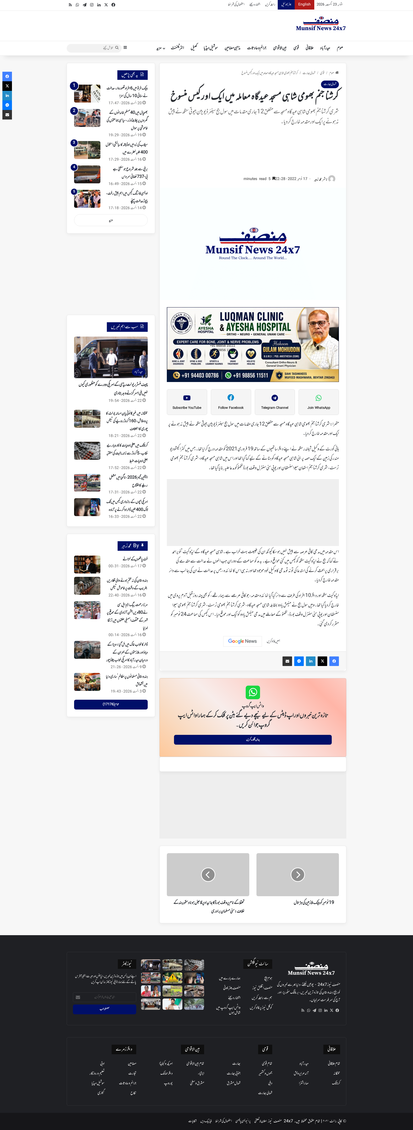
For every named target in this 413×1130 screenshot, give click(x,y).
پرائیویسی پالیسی (243, 1121)
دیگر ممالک (166, 1073)
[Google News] (242, 641)
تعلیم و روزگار (97, 1073)
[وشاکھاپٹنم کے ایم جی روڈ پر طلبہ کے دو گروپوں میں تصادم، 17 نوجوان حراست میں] (194, 1004)
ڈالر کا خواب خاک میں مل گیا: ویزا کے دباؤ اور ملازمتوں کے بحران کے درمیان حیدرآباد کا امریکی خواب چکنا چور (127, 652)
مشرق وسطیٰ (197, 1083)
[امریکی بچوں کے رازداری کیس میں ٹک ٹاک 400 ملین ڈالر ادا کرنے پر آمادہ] (87, 507)
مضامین (132, 1063)
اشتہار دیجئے (254, 4)
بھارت (236, 1063)
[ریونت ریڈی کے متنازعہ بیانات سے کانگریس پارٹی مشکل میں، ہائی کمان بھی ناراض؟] (172, 1004)
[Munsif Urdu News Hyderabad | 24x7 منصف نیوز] (321, 23)
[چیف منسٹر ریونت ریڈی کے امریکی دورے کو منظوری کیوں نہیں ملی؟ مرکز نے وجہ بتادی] (151, 965)
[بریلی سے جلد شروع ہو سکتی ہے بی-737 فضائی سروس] (87, 174)
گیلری (101, 1093)
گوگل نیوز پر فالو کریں (261, 1007)
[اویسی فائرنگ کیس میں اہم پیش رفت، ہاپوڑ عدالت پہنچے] (87, 199)
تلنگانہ (336, 1073)
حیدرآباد (325, 48)
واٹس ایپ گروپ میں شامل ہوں (228, 1010)
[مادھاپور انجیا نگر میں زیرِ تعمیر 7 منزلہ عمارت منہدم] (194, 991)
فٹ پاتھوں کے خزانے (135, 559)
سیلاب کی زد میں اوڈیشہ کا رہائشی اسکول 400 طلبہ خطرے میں (127, 148)
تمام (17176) (111, 704)
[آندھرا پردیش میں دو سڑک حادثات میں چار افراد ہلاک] (172, 978)
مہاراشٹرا (304, 1083)
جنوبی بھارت (233, 1073)
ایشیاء (201, 1073)
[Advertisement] (253, 153)
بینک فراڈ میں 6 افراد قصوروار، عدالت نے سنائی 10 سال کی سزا (127, 92)
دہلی (270, 1083)
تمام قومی (267, 1063)
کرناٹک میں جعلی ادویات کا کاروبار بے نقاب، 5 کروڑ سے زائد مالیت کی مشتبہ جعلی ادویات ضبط (127, 453)
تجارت (132, 1073)
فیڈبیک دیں (206, 1121)
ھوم (340, 48)
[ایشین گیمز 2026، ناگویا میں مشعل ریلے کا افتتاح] (87, 483)
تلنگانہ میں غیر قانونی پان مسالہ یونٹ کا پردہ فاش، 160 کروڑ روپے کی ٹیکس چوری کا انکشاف (127, 421)
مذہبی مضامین (232, 48)
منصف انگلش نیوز (262, 988)
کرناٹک (336, 1083)
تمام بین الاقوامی (195, 1063)
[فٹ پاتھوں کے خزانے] (87, 564)
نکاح (133, 1093)
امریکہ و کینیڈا (166, 1063)
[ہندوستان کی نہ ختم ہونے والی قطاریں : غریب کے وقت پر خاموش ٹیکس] (87, 586)
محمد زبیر (317, 179)
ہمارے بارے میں (229, 978)
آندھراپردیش (301, 1073)
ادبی (102, 1063)
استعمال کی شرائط (236, 4)
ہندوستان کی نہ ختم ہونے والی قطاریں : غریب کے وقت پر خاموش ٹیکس (127, 584)
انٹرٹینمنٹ (177, 48)
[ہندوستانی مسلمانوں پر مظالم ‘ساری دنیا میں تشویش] (87, 682)
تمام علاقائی (334, 1063)
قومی (296, 48)
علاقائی (310, 48)
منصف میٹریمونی (231, 988)
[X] (331, 1010)
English (304, 4)
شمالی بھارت (309, 73)
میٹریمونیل (286, 4)
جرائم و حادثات (256, 48)
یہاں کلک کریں (253, 739)
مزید (159, 48)
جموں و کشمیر (265, 1073)
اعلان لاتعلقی (260, 1121)
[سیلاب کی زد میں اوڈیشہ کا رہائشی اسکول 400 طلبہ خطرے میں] (87, 150)
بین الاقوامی (280, 48)
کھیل (194, 48)
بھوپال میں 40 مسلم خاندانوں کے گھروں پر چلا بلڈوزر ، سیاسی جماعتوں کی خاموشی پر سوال (127, 120)
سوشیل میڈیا (211, 48)
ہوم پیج (268, 978)
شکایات (192, 1121)
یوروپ (168, 1083)
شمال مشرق (233, 1083)
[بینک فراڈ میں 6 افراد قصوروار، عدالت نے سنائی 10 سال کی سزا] (87, 94)
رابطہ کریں (270, 4)
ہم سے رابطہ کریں (262, 998)
